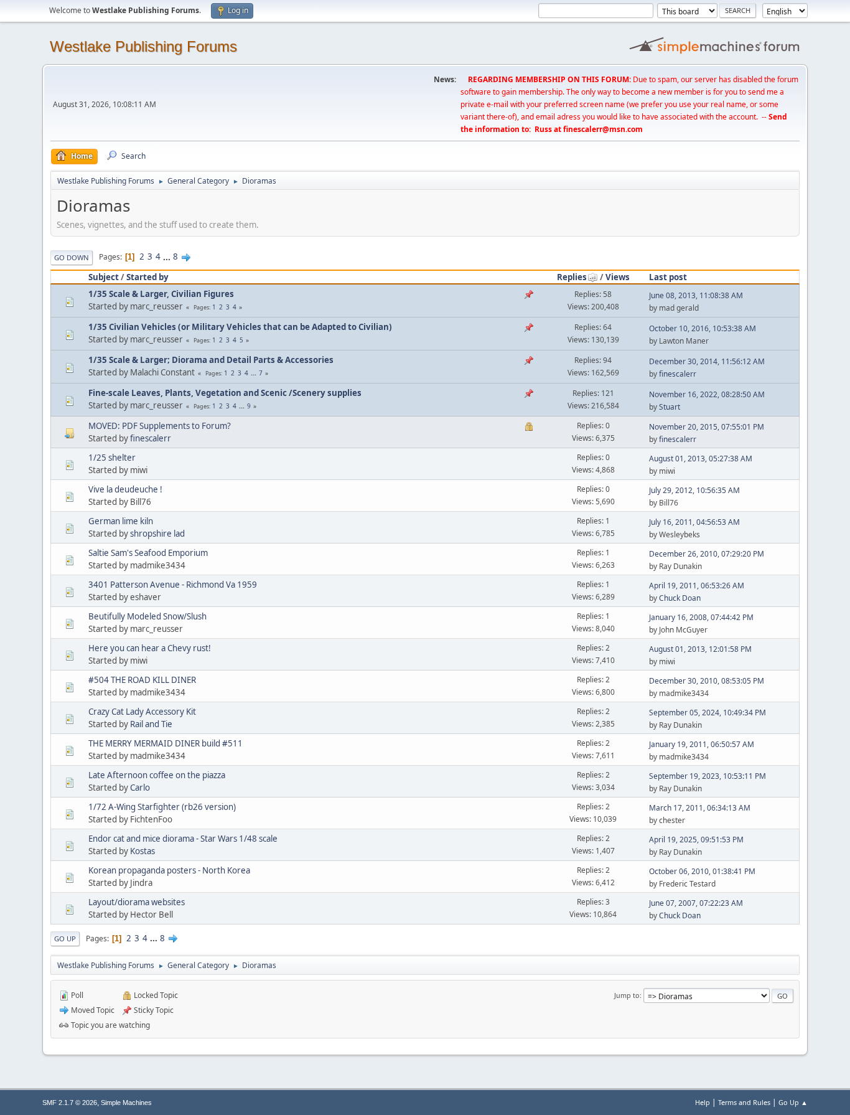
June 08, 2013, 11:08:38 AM (696, 295)
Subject (103, 277)
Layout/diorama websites (136, 902)
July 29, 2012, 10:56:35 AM (694, 490)
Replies (572, 277)
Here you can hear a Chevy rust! (149, 648)
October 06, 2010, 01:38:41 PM (702, 871)
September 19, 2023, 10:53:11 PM (707, 776)
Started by (147, 277)
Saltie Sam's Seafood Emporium (148, 552)
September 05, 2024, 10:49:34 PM (707, 712)
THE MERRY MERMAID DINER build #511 (165, 743)
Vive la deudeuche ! (125, 489)
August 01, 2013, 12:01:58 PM (700, 649)
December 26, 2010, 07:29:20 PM (706, 553)
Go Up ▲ (793, 1102)
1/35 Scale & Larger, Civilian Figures (161, 293)
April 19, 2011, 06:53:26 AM (696, 585)
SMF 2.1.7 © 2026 (69, 1102)
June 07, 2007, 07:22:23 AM (696, 903)
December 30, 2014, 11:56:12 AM (707, 361)
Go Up (65, 938)
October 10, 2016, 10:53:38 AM (702, 328)
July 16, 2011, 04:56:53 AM (694, 522)
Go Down (71, 257)
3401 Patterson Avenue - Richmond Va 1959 (172, 584)
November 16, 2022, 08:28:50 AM (707, 394)
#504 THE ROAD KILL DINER (142, 679)
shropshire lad (157, 533)
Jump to (627, 995)
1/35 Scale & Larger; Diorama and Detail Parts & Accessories (211, 359)
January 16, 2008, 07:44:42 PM (701, 617)
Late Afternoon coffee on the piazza (156, 775)
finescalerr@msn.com (603, 129)
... (167, 256)
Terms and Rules (744, 1102)
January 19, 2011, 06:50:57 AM (701, 744)
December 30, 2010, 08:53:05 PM (706, 680)
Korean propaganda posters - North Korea (169, 870)
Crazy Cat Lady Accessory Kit (142, 711)
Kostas (142, 851)
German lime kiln (120, 521)
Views (617, 277)
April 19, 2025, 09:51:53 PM (696, 839)
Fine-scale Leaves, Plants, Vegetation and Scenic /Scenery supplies (225, 392)
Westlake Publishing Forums (143, 46)
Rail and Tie (151, 724)
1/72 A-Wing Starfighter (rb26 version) (162, 806)
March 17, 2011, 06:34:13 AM (699, 807)
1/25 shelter (112, 457)
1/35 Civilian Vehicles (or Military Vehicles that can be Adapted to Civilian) (240, 326)
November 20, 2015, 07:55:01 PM (706, 426)
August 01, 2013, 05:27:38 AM (700, 458)
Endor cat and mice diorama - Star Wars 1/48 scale (183, 838)
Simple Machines (126, 1102)
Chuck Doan (680, 598)
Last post (668, 277)
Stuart (669, 407)
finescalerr (677, 374)
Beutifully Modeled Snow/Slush (147, 616)
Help (702, 1102)
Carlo (140, 787)
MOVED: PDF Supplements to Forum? (159, 425)
